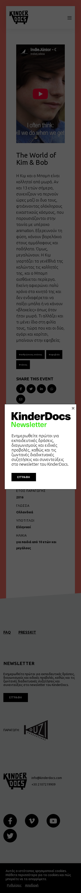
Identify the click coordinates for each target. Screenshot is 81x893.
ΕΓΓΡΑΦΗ (23, 477)
